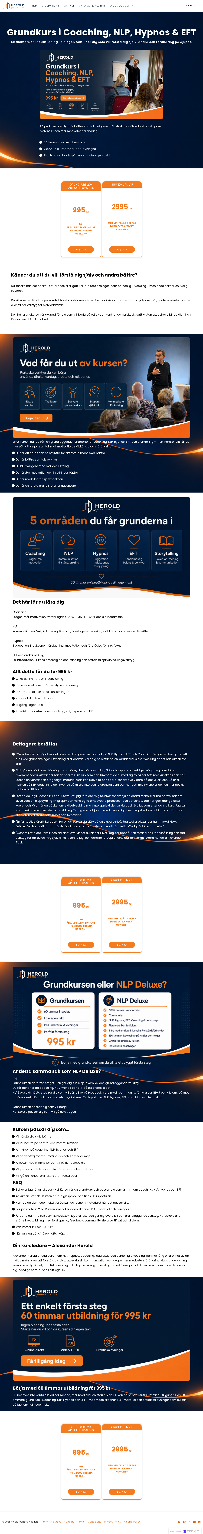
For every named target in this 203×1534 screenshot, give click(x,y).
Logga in (190, 5)
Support (69, 1521)
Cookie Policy (132, 1521)
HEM (34, 5)
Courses (56, 1521)
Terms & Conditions (89, 1521)
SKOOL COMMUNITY (121, 5)
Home (44, 1521)
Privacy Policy (112, 1521)
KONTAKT (69, 5)
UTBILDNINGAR (50, 5)
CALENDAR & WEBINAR (92, 5)
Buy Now (81, 249)
